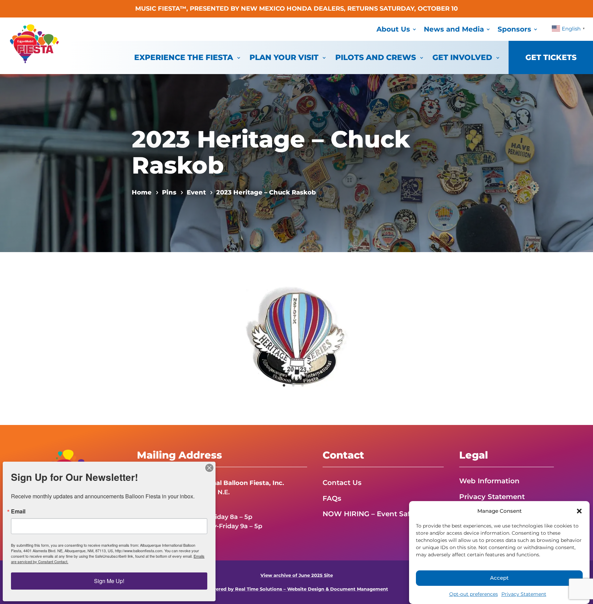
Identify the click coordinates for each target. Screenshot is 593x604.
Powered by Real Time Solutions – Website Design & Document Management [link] (296, 589)
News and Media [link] (454, 29)
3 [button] (302, 385)
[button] (579, 511)
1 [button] (284, 385)
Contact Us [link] (342, 482)
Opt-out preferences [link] (473, 594)
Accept (499, 578)
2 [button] (293, 385)
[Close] (209, 468)
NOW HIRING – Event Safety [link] (372, 514)
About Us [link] (393, 29)
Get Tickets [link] (551, 57)
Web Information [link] (489, 481)
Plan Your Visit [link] (283, 57)
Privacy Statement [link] (523, 594)
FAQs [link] (332, 498)
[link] (34, 61)
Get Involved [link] (462, 57)
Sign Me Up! (109, 581)
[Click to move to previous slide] (235, 338)
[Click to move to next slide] (357, 338)
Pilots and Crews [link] (375, 57)
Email (18, 511)
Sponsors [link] (514, 29)
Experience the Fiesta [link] (183, 57)
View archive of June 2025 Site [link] (296, 575)
